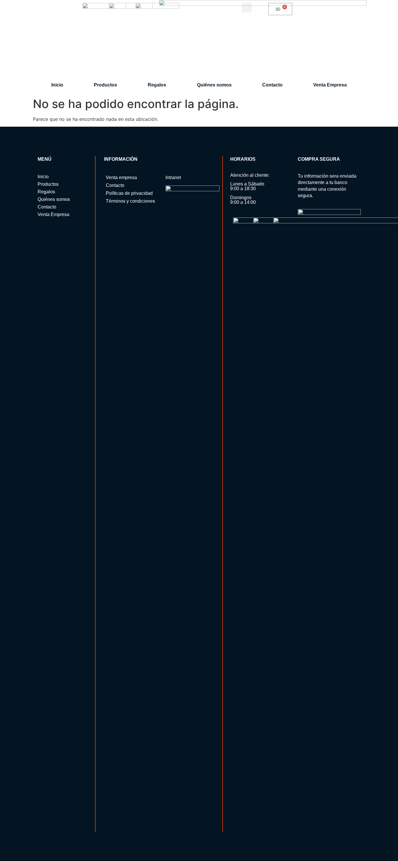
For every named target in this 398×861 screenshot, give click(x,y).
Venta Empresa (330, 84)
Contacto (272, 84)
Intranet (173, 177)
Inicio (57, 84)
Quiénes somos (214, 84)
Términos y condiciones (130, 201)
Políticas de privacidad (129, 193)
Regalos (157, 84)
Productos (105, 84)
